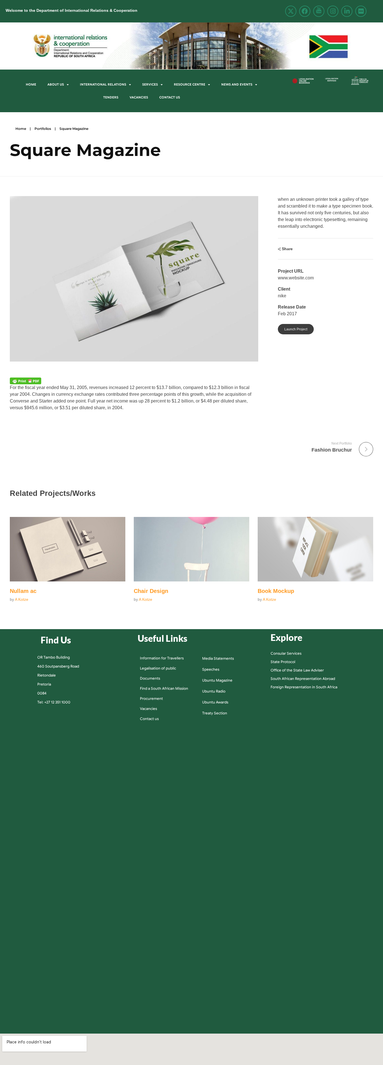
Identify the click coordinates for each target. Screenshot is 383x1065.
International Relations (103, 84)
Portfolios (42, 128)
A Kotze (21, 599)
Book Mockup (276, 591)
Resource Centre (189, 84)
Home (31, 84)
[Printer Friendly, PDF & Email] (25, 381)
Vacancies (139, 97)
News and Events (236, 84)
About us (55, 84)
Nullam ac (23, 591)
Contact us (169, 97)
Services (150, 84)
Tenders (110, 97)
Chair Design (151, 591)
